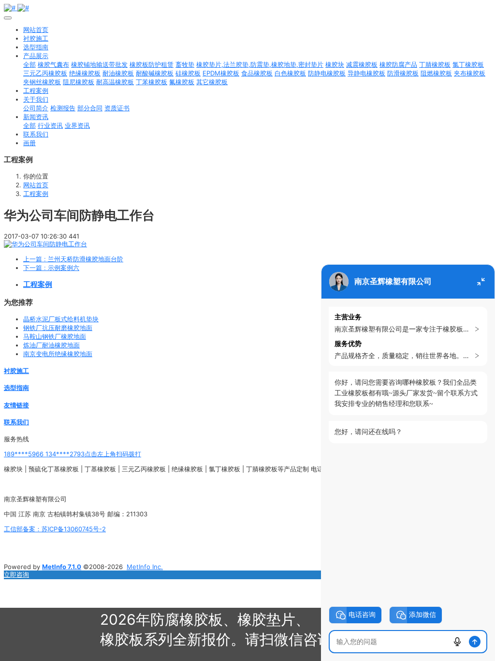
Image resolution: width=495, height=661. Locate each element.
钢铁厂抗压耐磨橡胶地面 (57, 327)
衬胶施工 (16, 371)
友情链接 (16, 405)
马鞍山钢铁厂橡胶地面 (54, 336)
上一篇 (73, 259)
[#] (247, 8)
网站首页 (35, 29)
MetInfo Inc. (145, 567)
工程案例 (35, 193)
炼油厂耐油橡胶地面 (51, 345)
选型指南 (16, 387)
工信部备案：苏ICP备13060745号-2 (55, 529)
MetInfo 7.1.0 (61, 567)
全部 (29, 64)
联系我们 (16, 422)
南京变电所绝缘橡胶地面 (57, 354)
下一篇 (51, 267)
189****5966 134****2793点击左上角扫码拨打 (72, 454)
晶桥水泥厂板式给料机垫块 (61, 319)
